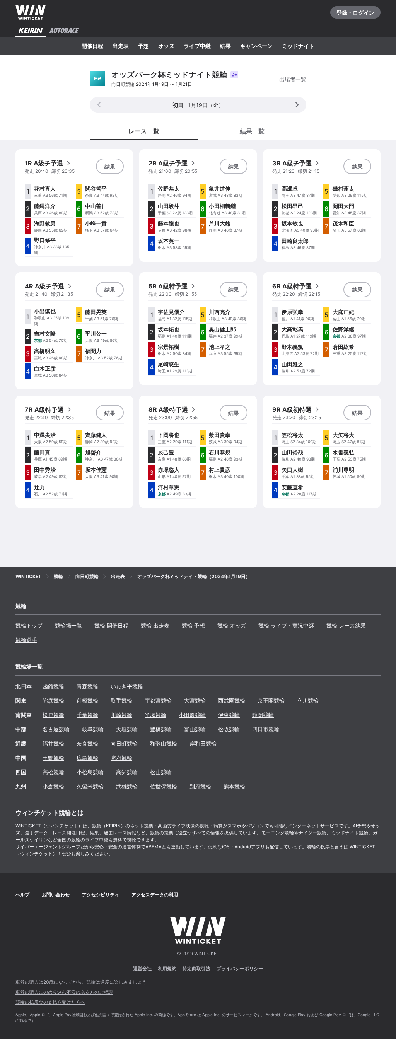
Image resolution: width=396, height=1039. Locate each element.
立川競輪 (308, 700)
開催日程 (92, 46)
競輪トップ (29, 625)
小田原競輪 (192, 714)
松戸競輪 (53, 714)
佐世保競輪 (163, 786)
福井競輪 (53, 743)
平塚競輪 (155, 714)
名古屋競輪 (56, 729)
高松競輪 (53, 772)
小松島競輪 (90, 772)
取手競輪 (121, 700)
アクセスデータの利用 (154, 894)
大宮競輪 (195, 700)
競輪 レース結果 (346, 625)
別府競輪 (200, 786)
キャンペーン (256, 46)
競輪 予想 (193, 625)
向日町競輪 (124, 743)
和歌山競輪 (163, 743)
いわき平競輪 (127, 686)
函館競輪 (53, 686)
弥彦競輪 (53, 700)
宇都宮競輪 (158, 700)
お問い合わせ (56, 894)
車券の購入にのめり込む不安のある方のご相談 (64, 992)
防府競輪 (121, 757)
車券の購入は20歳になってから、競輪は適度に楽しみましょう (81, 982)
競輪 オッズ (231, 625)
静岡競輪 (263, 714)
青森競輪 (87, 686)
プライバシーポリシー (240, 968)
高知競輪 (127, 772)
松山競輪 (161, 772)
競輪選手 (26, 639)
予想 (143, 46)
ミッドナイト (298, 46)
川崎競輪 (121, 714)
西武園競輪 (231, 700)
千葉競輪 (87, 714)
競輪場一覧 (68, 625)
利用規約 (167, 968)
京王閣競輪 (271, 700)
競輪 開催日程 (111, 625)
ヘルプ (22, 894)
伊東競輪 (229, 714)
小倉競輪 (53, 786)
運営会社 (142, 968)
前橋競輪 (87, 700)
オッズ (166, 46)
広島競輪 (87, 757)
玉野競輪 (53, 757)
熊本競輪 (234, 786)
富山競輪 (195, 729)
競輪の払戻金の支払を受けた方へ (50, 1002)
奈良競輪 (87, 743)
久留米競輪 (90, 786)
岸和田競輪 (203, 743)
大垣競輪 (127, 729)
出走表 (121, 46)
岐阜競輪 (93, 729)
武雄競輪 (127, 786)
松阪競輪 (229, 729)
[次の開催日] (297, 105)
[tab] (252, 131)
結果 (225, 46)
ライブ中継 (197, 46)
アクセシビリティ (100, 894)
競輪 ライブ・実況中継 (286, 625)
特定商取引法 (196, 968)
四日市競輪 (265, 729)
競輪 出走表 (155, 625)
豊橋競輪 (161, 729)
